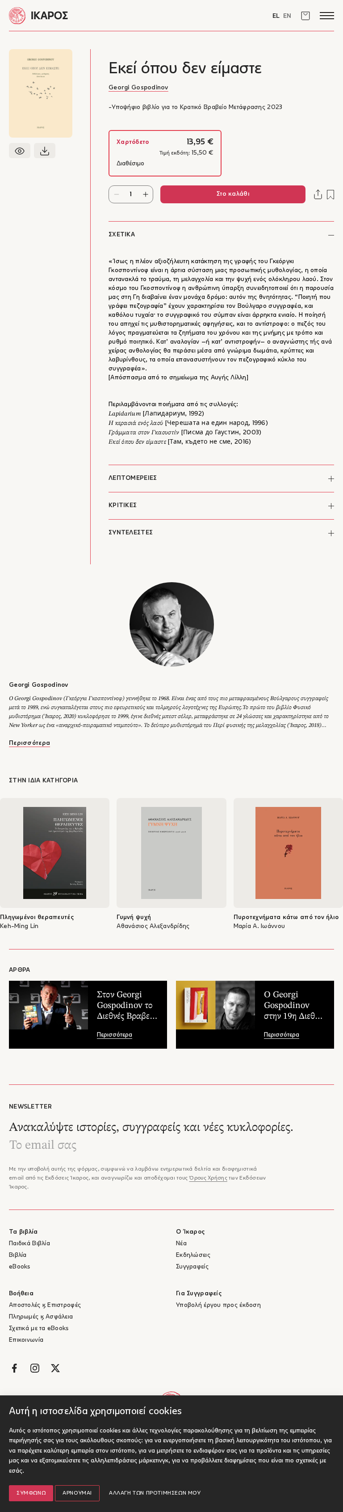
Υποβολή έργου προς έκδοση (218, 1305)
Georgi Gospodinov (138, 88)
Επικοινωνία (26, 1340)
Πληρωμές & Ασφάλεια (41, 1317)
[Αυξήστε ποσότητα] (145, 194)
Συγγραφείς (192, 1267)
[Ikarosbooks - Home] (90, 15)
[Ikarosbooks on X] (55, 1368)
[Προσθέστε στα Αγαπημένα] (330, 194)
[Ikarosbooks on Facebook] (14, 1368)
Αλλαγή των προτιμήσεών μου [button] (155, 1493)
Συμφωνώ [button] (31, 1493)
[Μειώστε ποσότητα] (116, 194)
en (287, 16)
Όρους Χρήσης (208, 1178)
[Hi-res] (44, 150)
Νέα (181, 1244)
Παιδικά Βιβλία (29, 1244)
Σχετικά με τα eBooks (39, 1328)
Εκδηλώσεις (193, 1255)
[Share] (318, 194)
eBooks (19, 1267)
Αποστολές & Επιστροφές (45, 1305)
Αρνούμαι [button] (77, 1493)
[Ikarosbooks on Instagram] (34, 1368)
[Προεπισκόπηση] (19, 150)
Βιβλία (18, 1255)
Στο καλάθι (233, 194)
